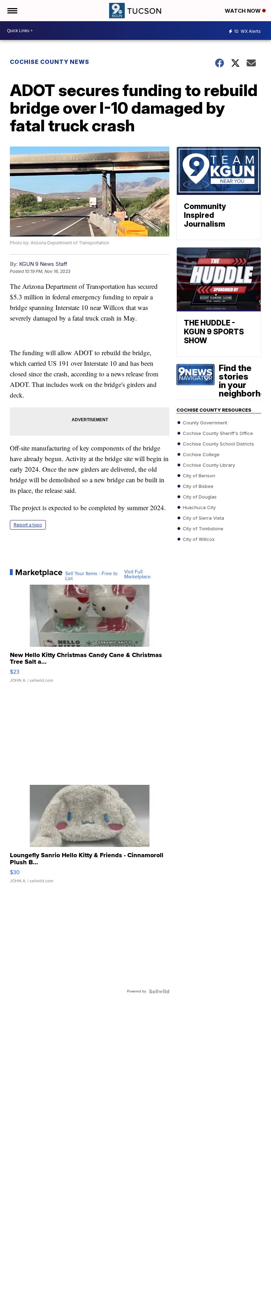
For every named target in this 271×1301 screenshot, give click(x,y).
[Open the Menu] (11, 10)
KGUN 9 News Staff (43, 264)
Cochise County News (49, 61)
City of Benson (198, 475)
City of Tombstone (202, 528)
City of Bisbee (197, 486)
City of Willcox (198, 539)
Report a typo (28, 524)
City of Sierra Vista (202, 517)
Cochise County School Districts (217, 443)
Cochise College (200, 454)
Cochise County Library (208, 464)
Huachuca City (198, 507)
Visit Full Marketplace (137, 574)
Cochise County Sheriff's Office (217, 433)
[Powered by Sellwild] (159, 991)
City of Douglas (199, 496)
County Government (204, 422)
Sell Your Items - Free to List (91, 576)
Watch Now (243, 10)
